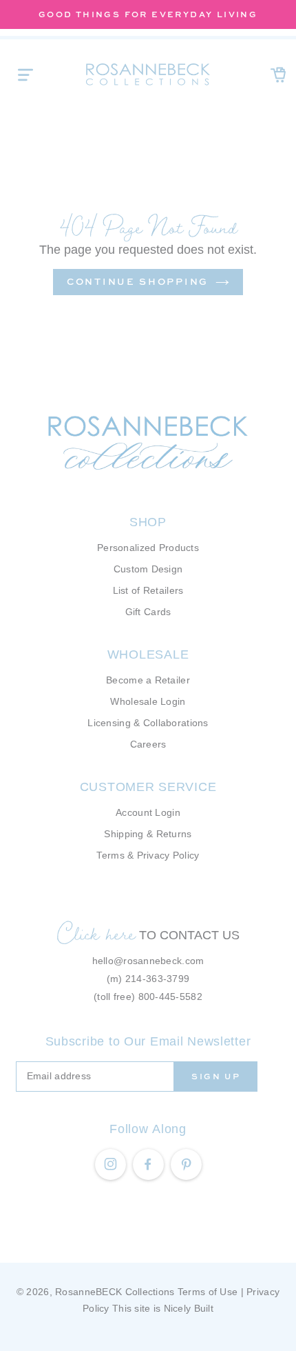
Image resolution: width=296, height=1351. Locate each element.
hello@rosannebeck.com (148, 960)
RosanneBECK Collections (114, 1291)
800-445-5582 (170, 996)
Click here (96, 933)
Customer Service (148, 787)
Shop (148, 522)
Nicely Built (188, 1308)
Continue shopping (138, 281)
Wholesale (148, 654)
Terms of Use (207, 1291)
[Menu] (25, 74)
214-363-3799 (157, 978)
